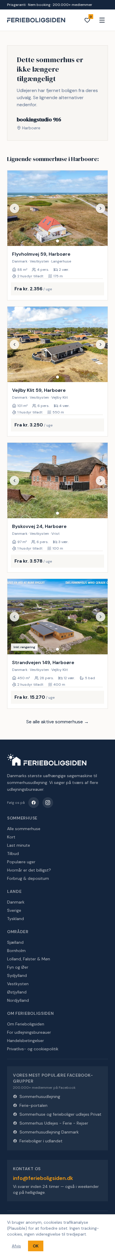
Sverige (14, 910)
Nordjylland (18, 1000)
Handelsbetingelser (25, 1040)
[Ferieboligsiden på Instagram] (47, 802)
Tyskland (15, 918)
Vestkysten (18, 983)
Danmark (15, 902)
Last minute (18, 845)
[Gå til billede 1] (57, 240)
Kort (11, 837)
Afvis (16, 1246)
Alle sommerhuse (23, 828)
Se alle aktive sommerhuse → (57, 722)
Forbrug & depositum (28, 878)
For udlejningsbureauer (29, 1032)
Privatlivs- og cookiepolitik (32, 1049)
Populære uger (21, 861)
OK (36, 1246)
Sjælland (15, 942)
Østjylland (17, 992)
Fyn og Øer (17, 967)
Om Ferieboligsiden (25, 1024)
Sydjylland (17, 975)
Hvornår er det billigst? (29, 870)
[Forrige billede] (14, 208)
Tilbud (13, 853)
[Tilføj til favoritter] (99, 237)
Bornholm (16, 950)
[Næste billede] (100, 208)
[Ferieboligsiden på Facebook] (33, 802)
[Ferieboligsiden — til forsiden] (46, 760)
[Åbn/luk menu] (102, 20)
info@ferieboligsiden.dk (43, 1178)
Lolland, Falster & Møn (28, 959)
